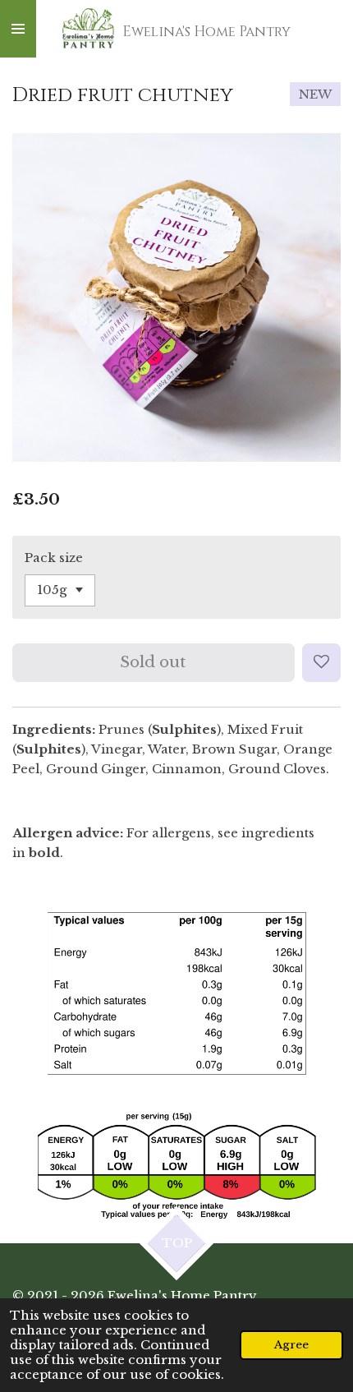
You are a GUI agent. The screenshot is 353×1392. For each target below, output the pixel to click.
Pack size (54, 557)
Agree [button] (291, 1345)
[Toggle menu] (18, 29)
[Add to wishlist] (321, 662)
